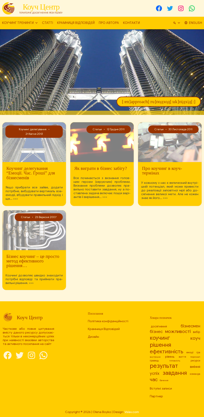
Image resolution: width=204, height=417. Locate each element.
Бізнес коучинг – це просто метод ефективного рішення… (32, 261)
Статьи (97, 129)
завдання (175, 372)
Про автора (109, 23)
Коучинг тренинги (18, 23)
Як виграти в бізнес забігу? (100, 168)
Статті (47, 23)
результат (164, 365)
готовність (174, 360)
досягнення (159, 326)
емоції (189, 352)
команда (195, 374)
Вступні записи (161, 388)
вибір (196, 332)
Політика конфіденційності (108, 321)
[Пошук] (176, 23)
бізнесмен (190, 326)
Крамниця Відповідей (76, 23)
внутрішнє (155, 357)
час (154, 379)
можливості (178, 331)
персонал (195, 357)
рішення (160, 344)
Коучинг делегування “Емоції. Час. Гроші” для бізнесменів (30, 173)
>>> (15, 199)
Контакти (131, 23)
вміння (195, 367)
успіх (154, 373)
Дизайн (93, 337)
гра (198, 352)
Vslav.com (132, 412)
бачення (164, 380)
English (195, 23)
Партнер (156, 396)
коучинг (160, 337)
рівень (170, 356)
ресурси (195, 360)
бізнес (156, 331)
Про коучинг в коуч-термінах (162, 170)
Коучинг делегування (32, 129)
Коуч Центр (41, 6)
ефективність (166, 351)
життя (182, 356)
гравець (154, 360)
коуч (195, 338)
